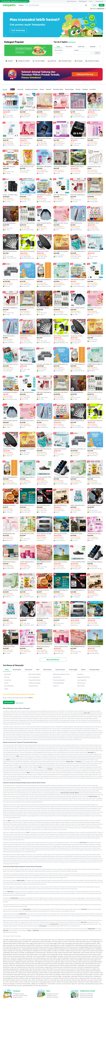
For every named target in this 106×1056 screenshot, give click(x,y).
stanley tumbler (34, 954)
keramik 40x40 (67, 956)
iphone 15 (63, 971)
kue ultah (62, 945)
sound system (57, 971)
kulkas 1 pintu (61, 943)
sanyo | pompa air (70, 960)
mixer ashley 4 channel (37, 972)
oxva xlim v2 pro (35, 982)
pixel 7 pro (73, 969)
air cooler (64, 941)
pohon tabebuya (28, 950)
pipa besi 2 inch (39, 960)
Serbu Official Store (9, 686)
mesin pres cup (68, 961)
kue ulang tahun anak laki (90, 943)
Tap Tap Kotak (7, 680)
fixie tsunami (62, 965)
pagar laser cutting (59, 961)
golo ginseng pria (11, 983)
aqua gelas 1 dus (11, 945)
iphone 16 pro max (30, 976)
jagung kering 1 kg (93, 945)
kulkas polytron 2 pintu (23, 943)
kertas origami (93, 960)
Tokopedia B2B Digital (58, 683)
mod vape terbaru (66, 976)
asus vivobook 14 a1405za (39, 956)
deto (16, 982)
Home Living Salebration (59, 680)
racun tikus (78, 950)
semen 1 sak (13, 967)
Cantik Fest (55, 686)
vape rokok (74, 983)
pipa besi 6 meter (25, 954)
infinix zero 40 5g (63, 978)
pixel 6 (96, 967)
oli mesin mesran (39, 967)
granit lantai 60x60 (7, 954)
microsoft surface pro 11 (28, 960)
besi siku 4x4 (86, 960)
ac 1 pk (20, 939)
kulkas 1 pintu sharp (80, 941)
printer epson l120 (19, 963)
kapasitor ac (39, 945)
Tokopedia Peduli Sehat (34, 680)
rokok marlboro (51, 983)
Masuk (94, 5)
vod (69, 978)
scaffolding (19, 960)
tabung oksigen (27, 983)
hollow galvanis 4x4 (40, 961)
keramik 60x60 (89, 963)
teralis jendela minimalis (57, 954)
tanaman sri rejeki (77, 961)
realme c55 (27, 978)
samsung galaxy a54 (8, 978)
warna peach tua (36, 941)
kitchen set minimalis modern (65, 952)
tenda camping (73, 949)
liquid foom (81, 976)
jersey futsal (62, 947)
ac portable (6, 939)
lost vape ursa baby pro (42, 985)
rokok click (11, 982)
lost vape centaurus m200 (70, 982)
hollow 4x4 (12, 965)
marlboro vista (14, 976)
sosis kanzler (46, 945)
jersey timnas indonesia (37, 947)
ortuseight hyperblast (83, 947)
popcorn (88, 941)
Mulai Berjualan (82, 1)
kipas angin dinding (70, 939)
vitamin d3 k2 (60, 982)
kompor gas (10, 956)
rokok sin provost (66, 983)
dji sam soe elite (98, 983)
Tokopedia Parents (33, 686)
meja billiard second (90, 949)
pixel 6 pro (50, 971)
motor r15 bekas (50, 969)
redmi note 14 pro (88, 976)
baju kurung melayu (27, 939)
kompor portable (47, 950)
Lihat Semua (71, 42)
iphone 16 (31, 969)
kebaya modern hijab (45, 939)
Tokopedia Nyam (57, 677)
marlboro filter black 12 (36, 978)
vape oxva (43, 976)
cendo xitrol (27, 982)
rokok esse (69, 980)
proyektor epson (50, 961)
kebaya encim (61, 939)
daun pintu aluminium (46, 963)
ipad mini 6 (22, 971)
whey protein (81, 982)
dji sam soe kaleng (10, 980)
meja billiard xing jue (52, 949)
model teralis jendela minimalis (25, 958)
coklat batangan (79, 945)
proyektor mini (85, 961)
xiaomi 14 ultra (48, 974)
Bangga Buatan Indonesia (83, 677)
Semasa (6, 683)
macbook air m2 (74, 958)
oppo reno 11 (19, 980)
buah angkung (68, 943)
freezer (39, 943)
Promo (91, 1)
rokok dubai (93, 978)
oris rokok (20, 982)
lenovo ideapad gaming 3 (39, 958)
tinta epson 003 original (58, 963)
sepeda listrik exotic (82, 965)
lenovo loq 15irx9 (76, 956)
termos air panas (92, 954)
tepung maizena (99, 950)
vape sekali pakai (89, 983)
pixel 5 (43, 969)
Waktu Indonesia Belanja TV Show (61, 674)
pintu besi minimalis (86, 956)
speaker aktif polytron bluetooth (57, 972)
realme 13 (46, 972)
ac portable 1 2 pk (26, 941)
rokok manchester (94, 972)
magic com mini (46, 954)
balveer (24, 956)
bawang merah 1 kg (68, 954)
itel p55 (87, 978)
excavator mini (11, 950)
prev (5, 24)
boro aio (54, 982)
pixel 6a (29, 972)
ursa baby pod (97, 976)
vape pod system (40, 974)
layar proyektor (30, 961)
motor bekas (38, 969)
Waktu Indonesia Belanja (35, 674)
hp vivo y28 (57, 969)
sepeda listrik (6, 967)
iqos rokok (59, 983)
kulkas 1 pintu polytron (45, 941)
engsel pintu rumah (53, 965)
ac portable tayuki (95, 941)
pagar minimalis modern (84, 958)
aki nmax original (14, 971)
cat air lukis (46, 947)
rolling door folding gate (63, 958)
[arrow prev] (5, 61)
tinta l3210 (5, 963)
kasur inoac (28, 963)
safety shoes (79, 939)
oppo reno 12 (86, 972)
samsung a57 (6, 971)
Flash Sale (6, 677)
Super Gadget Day (81, 680)
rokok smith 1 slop (55, 980)
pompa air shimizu (69, 963)
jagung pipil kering (54, 945)
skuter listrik (80, 969)
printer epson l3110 (35, 963)
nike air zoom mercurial (19, 947)
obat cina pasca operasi (45, 982)
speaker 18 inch (10, 972)
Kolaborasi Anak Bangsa (34, 683)
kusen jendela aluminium (96, 961)
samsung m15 (22, 976)
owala (12, 952)
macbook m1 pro (96, 956)
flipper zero (46, 960)
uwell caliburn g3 (12, 985)
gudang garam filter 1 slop (29, 985)
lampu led (52, 960)
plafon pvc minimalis (19, 952)
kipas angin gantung (21, 945)
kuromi (40, 954)
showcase (91, 950)
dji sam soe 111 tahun (19, 978)
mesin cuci (54, 939)
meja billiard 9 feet (69, 945)
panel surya (49, 958)
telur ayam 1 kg (9, 947)
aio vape (87, 982)
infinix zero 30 (69, 972)
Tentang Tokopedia (71, 1)
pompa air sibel (17, 956)
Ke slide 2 (5, 35)
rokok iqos (19, 985)
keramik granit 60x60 (52, 956)
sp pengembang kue (30, 952)
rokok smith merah (82, 980)
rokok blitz (55, 978)
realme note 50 (80, 971)
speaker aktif (28, 971)
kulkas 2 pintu (36, 939)
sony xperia (90, 980)
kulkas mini (85, 939)
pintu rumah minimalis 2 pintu (81, 954)
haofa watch (74, 976)
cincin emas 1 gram (56, 941)
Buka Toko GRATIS (8, 702)
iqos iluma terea (39, 980)
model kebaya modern (94, 939)
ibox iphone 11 (86, 969)
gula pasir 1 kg (16, 954)
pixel (61, 967)
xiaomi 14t (62, 980)
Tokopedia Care (99, 1)
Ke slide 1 (4, 35)
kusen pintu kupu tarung (94, 965)
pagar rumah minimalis (71, 965)
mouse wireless (95, 958)
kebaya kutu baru (13, 939)
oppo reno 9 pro (75, 978)
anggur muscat (33, 943)
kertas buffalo (79, 960)
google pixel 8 (36, 971)
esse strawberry (57, 974)
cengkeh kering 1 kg (70, 950)
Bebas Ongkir (7, 674)
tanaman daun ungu (40, 952)
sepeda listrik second (89, 967)
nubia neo (32, 974)
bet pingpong (97, 947)
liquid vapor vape (25, 974)
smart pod (25, 980)
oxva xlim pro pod (78, 972)
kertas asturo (11, 961)
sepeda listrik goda (20, 965)
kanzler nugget (53, 943)
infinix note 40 (31, 967)
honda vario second (22, 967)
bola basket (36, 949)
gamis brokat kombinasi (15, 941)
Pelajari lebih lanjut (19, 702)
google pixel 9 (48, 967)
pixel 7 (16, 972)
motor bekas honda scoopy (70, 967)
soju (43, 943)
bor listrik (55, 952)
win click (5, 985)
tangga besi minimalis (20, 961)
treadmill (86, 945)
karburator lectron (24, 969)
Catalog (6, 688)
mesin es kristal (85, 952)
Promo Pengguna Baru (34, 677)
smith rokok (19, 983)
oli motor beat (56, 967)
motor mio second (65, 969)
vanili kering (49, 952)
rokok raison (96, 974)
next (100, 24)
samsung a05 (17, 974)
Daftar (101, 5)
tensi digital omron (42, 983)
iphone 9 (74, 980)
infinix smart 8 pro (66, 974)
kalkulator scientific (60, 960)
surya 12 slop (81, 983)
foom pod (73, 974)
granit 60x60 (7, 952)
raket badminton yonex (15, 949)
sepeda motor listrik (43, 965)
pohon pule (92, 952)
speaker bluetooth (89, 971)
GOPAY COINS (80, 686)
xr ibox (6, 982)
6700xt (54, 958)
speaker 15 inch (22, 972)
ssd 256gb (13, 960)
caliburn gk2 (34, 983)
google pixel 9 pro (14, 969)
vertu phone (80, 967)
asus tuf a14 (14, 958)
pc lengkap (60, 956)
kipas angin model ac (78, 943)
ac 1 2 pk (47, 943)
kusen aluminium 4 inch (31, 965)
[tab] (58, 46)
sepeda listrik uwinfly (79, 963)
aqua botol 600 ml (31, 945)
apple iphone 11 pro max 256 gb (85, 974)
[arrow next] (101, 61)
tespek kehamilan (94, 982)
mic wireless (44, 971)
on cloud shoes (71, 941)
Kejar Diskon (80, 674)
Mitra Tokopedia (81, 683)
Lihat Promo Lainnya (98, 35)
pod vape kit (10, 974)
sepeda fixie (6, 969)
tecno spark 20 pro (47, 978)
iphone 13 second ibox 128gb (54, 976)
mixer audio (99, 952)
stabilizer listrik (76, 952)
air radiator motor (95, 969)
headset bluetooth (71, 971)
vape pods (82, 978)
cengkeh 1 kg (85, 950)
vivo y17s (38, 976)
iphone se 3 (47, 980)
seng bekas (12, 963)
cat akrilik (62, 950)
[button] (98, 9)
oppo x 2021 (31, 980)
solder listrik (29, 956)
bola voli (52, 947)
